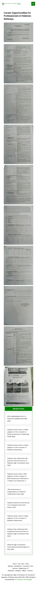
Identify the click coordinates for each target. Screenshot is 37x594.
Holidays (18, 571)
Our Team (21, 564)
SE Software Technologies (23, 579)
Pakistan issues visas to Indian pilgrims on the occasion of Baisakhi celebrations (17, 447)
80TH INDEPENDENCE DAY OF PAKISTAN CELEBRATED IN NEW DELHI (17, 418)
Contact (30, 571)
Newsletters (18, 566)
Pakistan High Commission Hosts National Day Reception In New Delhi (18, 547)
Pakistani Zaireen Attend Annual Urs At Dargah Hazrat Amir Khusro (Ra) (18, 505)
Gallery (24, 571)
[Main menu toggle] (33, 4)
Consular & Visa (28, 566)
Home (15, 564)
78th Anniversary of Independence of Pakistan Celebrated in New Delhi (16, 492)
